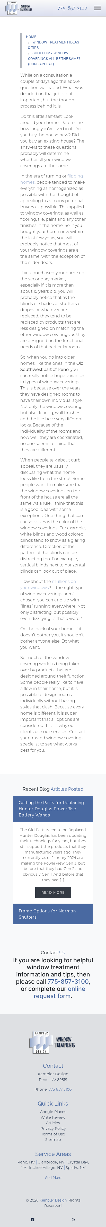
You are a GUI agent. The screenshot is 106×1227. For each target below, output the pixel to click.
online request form (59, 992)
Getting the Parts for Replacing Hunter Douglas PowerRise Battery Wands (51, 808)
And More (53, 1177)
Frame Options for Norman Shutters (47, 914)
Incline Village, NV (46, 1167)
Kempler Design (53, 1200)
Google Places (53, 1111)
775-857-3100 (72, 8)
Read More (53, 892)
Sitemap (53, 1139)
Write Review (53, 1117)
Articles (53, 1123)
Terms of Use (53, 1134)
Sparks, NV (75, 1167)
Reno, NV (26, 1162)
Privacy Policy (53, 1128)
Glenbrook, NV (51, 1162)
